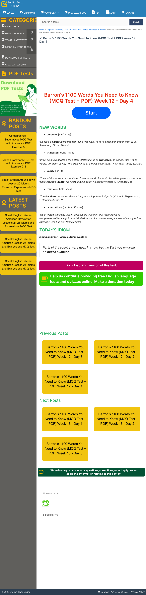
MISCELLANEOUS (77, 12)
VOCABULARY (51, 12)
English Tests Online (20, 592)
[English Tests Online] (12, 4)
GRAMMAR (29, 12)
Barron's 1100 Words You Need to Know (87, 30)
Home (41, 30)
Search (136, 22)
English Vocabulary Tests (57, 30)
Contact (104, 592)
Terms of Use (120, 592)
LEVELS (10, 12)
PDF (97, 12)
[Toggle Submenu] (31, 32)
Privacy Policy (137, 592)
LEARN (112, 12)
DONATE (129, 12)
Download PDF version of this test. (91, 265)
